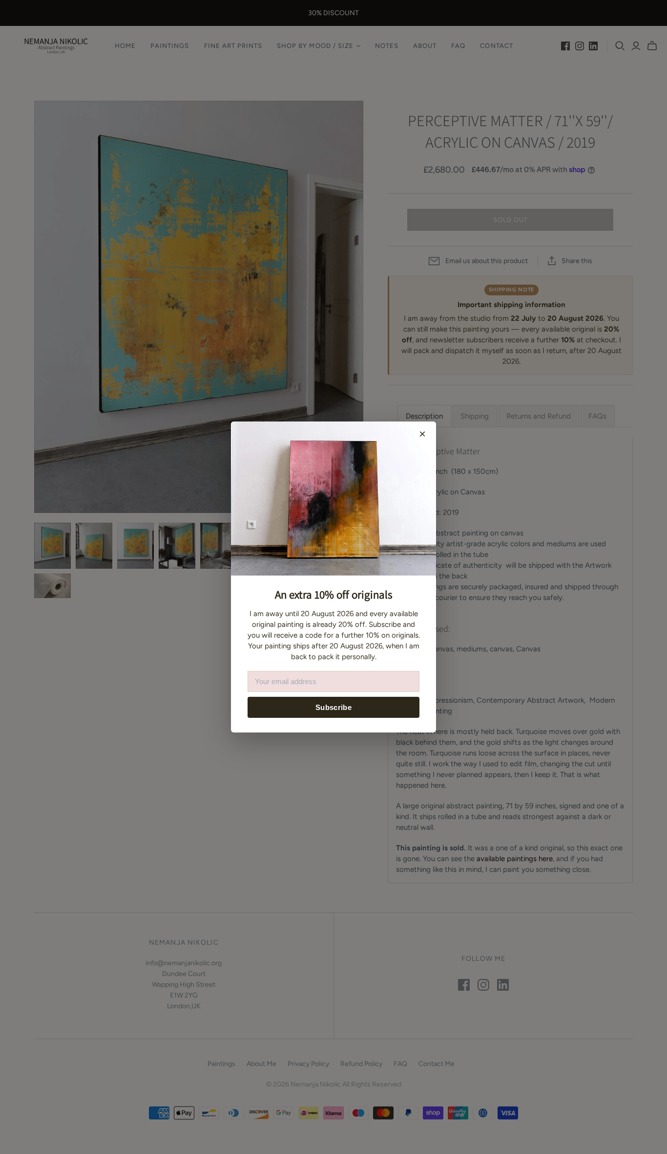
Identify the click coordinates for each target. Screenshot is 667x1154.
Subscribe (333, 707)
